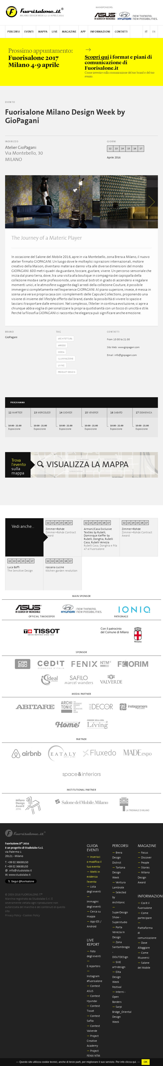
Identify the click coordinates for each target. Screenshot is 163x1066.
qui (134, 1062)
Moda (61, 352)
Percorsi (13, 31)
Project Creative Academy (93, 1041)
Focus (143, 852)
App (83, 31)
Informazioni (100, 31)
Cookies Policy (31, 915)
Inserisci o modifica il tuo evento (94, 862)
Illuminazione (65, 358)
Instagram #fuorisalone (94, 976)
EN (154, 31)
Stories (144, 867)
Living (61, 365)
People (143, 862)
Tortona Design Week (118, 872)
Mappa (42, 31)
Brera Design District (117, 857)
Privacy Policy (13, 915)
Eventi (29, 31)
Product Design (66, 372)
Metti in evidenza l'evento (93, 877)
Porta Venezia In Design (118, 932)
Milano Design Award (144, 877)
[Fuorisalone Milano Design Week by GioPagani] (52, 201)
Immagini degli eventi (94, 901)
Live (55, 31)
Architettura (65, 338)
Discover (145, 857)
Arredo (62, 345)
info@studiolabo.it (20, 870)
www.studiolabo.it (20, 875)
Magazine (69, 31)
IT (146, 31)
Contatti (121, 31)
